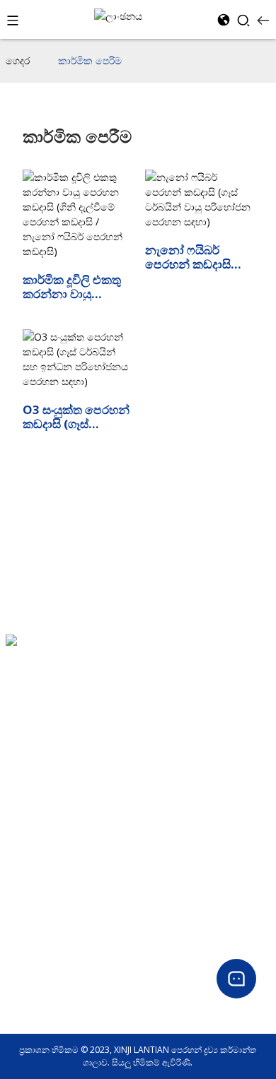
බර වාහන (24, 900)
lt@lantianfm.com (43, 699)
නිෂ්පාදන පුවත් (32, 983)
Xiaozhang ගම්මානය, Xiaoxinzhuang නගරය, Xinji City (109, 665)
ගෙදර (18, 60)
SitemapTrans (33, 800)
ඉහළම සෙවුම (31, 783)
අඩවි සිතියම (28, 816)
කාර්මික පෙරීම (90, 60)
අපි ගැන (20, 749)
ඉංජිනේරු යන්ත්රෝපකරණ (55, 917)
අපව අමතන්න (32, 766)
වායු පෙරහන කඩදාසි (44, 866)
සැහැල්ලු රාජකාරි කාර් (46, 883)
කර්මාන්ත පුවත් (34, 1000)
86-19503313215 (39, 682)
